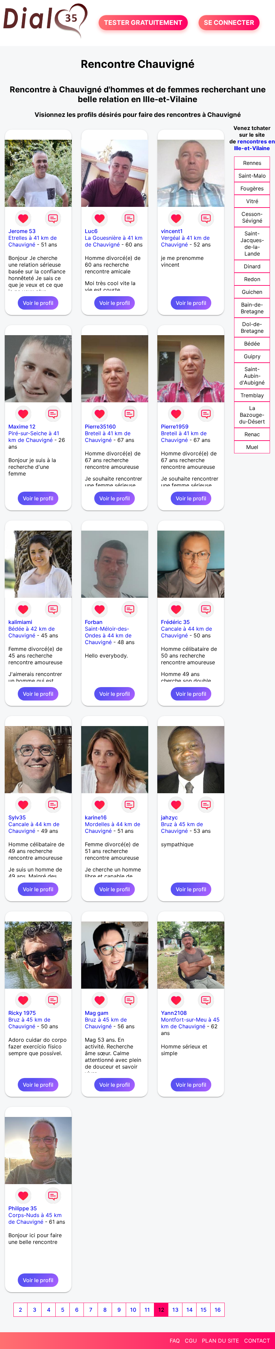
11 (147, 1309)
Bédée (252, 343)
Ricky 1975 (22, 1012)
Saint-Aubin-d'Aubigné (252, 376)
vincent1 (172, 231)
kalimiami (20, 622)
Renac (252, 434)
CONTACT (257, 1340)
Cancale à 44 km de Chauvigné (186, 632)
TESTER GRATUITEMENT (143, 23)
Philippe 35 (22, 1208)
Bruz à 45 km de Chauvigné (182, 827)
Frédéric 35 (175, 622)
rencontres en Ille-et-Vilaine (254, 144)
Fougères (252, 188)
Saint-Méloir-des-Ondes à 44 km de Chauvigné (108, 635)
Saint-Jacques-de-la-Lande (252, 243)
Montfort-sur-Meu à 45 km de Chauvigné (190, 1023)
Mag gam (96, 1012)
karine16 (96, 817)
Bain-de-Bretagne (252, 308)
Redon (252, 279)
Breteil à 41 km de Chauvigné (107, 436)
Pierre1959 (174, 426)
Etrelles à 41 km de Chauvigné (32, 241)
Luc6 (91, 231)
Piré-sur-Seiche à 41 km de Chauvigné (33, 436)
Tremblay (252, 395)
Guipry (252, 356)
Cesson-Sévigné (252, 217)
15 (204, 1309)
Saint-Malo (252, 175)
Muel (252, 447)
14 (189, 1309)
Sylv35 (17, 817)
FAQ (175, 1340)
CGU (191, 1340)
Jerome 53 (22, 231)
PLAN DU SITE (220, 1340)
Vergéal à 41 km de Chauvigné (185, 241)
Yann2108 (174, 1012)
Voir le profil (38, 303)
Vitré (252, 201)
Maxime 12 (22, 426)
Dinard (252, 266)
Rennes (252, 163)
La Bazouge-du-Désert (252, 415)
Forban (94, 622)
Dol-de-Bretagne (252, 327)
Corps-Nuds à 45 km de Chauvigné (35, 1218)
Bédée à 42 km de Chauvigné (31, 632)
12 (161, 1309)
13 (175, 1309)
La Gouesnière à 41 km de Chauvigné (114, 241)
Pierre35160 (100, 426)
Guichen (252, 291)
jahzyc (169, 817)
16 (218, 1309)
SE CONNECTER (229, 23)
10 (133, 1309)
